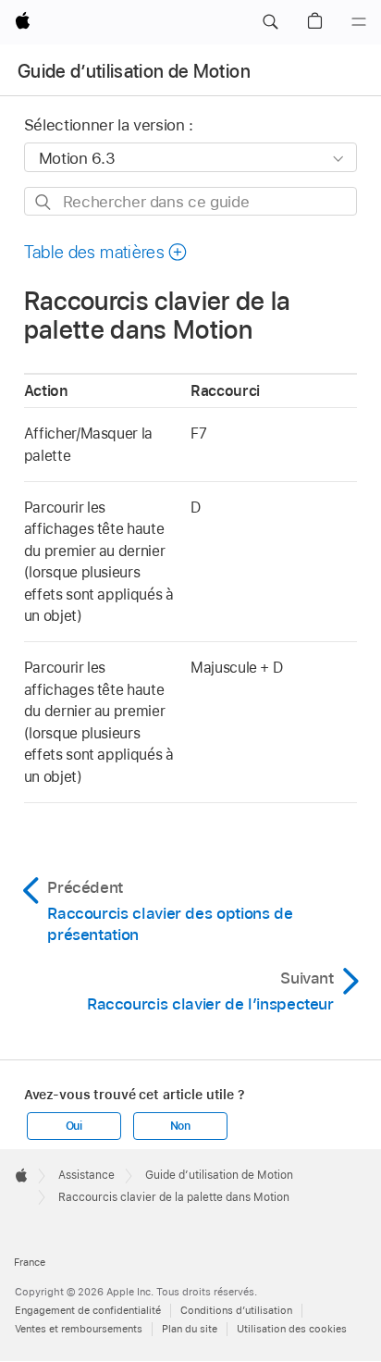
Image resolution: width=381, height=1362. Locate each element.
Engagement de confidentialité (88, 1310)
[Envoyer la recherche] (44, 202)
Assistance (86, 1175)
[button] (270, 22)
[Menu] (359, 22)
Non (180, 1126)
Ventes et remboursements (78, 1328)
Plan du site (189, 1328)
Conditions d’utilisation (236, 1310)
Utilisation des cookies (292, 1328)
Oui (74, 1126)
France (29, 1262)
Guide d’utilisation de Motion (134, 71)
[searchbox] (191, 201)
